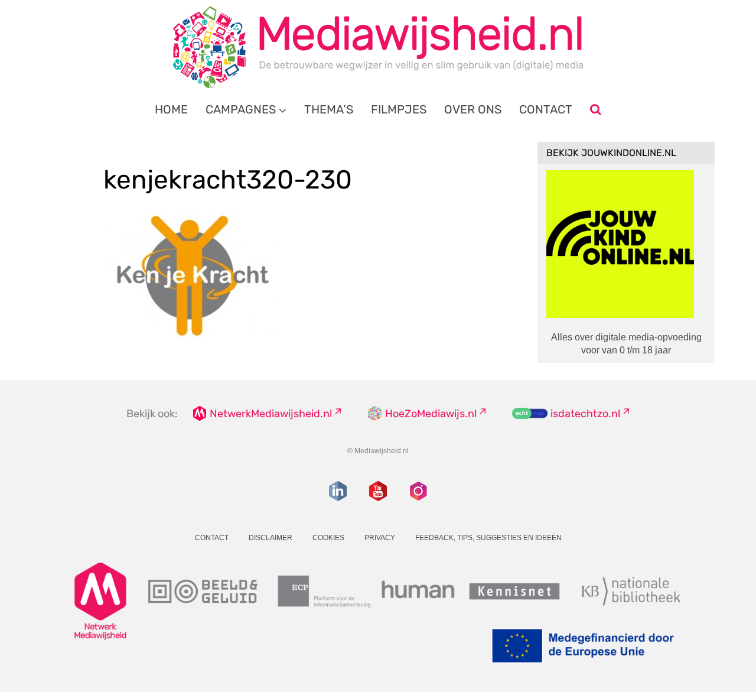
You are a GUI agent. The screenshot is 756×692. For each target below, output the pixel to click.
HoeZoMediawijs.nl (431, 413)
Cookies (328, 538)
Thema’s (328, 109)
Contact (545, 109)
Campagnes (241, 109)
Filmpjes (398, 109)
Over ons (472, 109)
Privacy (379, 538)
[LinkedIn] (338, 491)
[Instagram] (418, 491)
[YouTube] (378, 491)
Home (171, 109)
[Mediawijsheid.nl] (378, 47)
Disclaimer (270, 538)
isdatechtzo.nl (585, 413)
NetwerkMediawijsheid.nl (271, 413)
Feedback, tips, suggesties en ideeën (488, 538)
